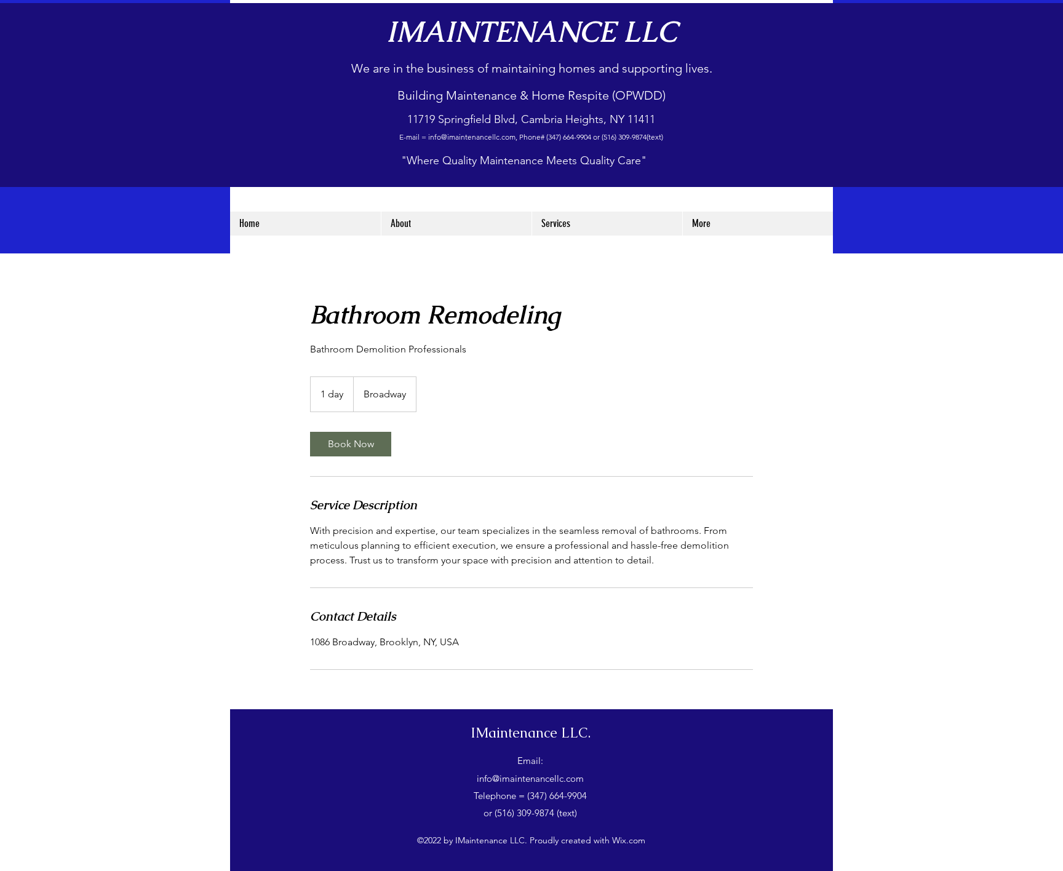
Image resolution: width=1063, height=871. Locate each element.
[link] (350, 444)
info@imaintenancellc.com (472, 136)
